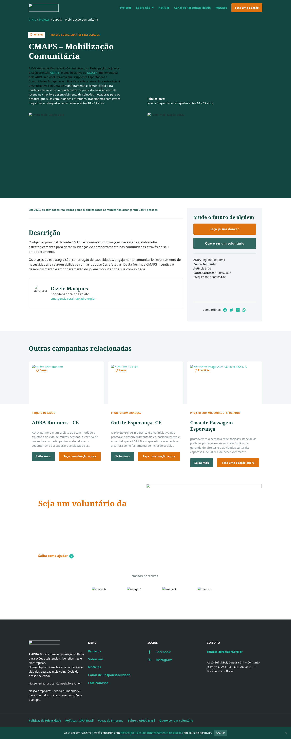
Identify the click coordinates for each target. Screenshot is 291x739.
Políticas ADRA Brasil (79, 720)
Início (32, 19)
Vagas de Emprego (111, 720)
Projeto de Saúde (43, 413)
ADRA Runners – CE (55, 422)
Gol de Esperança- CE (136, 422)
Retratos (221, 8)
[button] (225, 310)
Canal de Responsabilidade (192, 8)
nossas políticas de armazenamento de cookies (152, 733)
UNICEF (92, 73)
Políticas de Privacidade (45, 720)
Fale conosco (98, 683)
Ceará (43, 370)
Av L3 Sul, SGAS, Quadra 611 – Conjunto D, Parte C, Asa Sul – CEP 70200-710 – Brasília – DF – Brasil (233, 667)
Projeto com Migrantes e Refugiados (75, 34)
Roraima (38, 34)
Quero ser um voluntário (176, 720)
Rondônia (203, 370)
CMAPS (55, 73)
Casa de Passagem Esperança (211, 425)
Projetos (125, 8)
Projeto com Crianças (126, 413)
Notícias (163, 8)
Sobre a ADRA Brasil (141, 720)
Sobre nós (143, 8)
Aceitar (220, 732)
